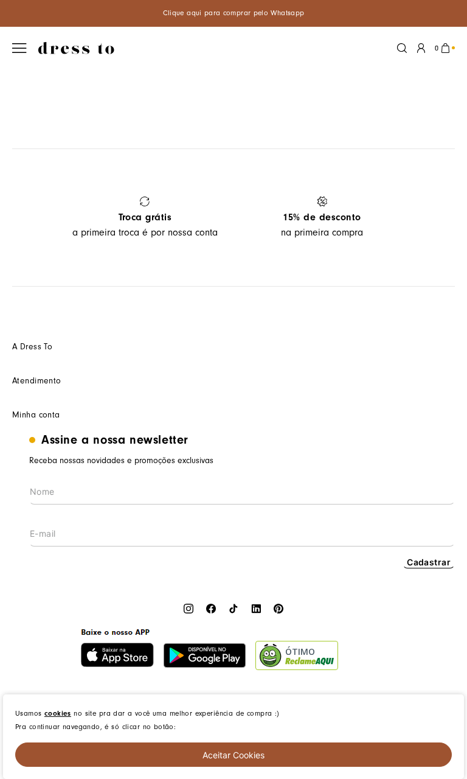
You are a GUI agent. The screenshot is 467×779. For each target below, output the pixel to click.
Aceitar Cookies (233, 755)
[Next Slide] (441, 217)
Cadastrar (429, 562)
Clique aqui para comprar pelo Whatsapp (234, 13)
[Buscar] (402, 48)
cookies (57, 713)
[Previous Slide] (26, 217)
